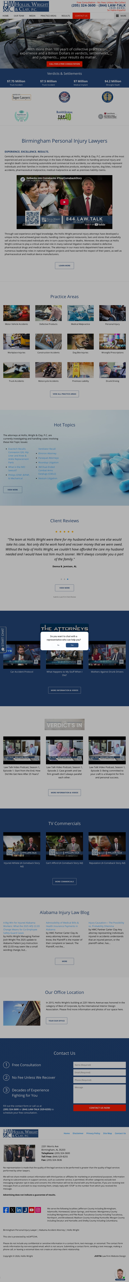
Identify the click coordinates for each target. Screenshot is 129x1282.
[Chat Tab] (64, 641)
